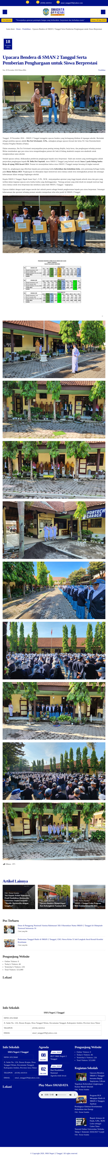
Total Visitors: (10, 970)
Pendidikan (26, 29)
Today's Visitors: (12, 964)
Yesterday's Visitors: (13, 967)
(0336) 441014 (45, 3)
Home (18, 29)
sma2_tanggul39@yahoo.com (72, 3)
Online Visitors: (11, 961)
